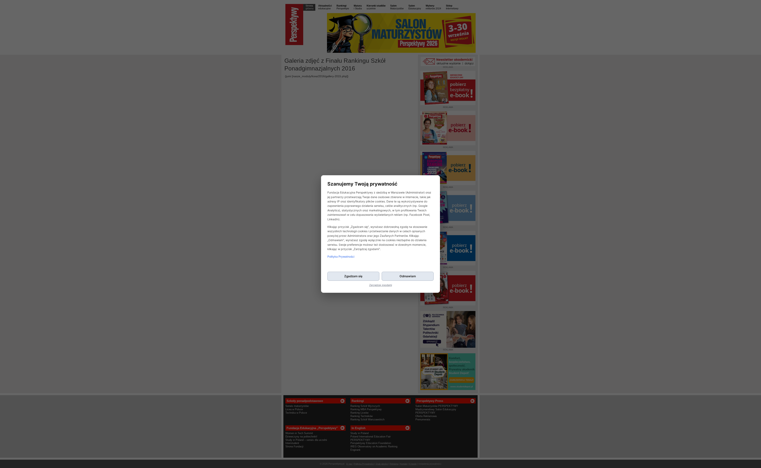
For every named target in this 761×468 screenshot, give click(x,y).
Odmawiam (408, 276)
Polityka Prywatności (340, 256)
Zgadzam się (353, 276)
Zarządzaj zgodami (380, 285)
